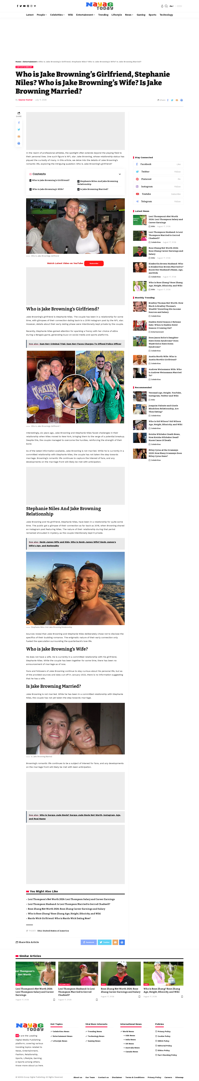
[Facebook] (17, 6)
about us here (35, 1065)
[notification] (162, 6)
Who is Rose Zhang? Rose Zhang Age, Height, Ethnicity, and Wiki (64, 913)
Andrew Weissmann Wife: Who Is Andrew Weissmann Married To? (165, 372)
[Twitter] (20, 6)
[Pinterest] (28, 6)
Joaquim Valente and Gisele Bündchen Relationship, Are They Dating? (164, 408)
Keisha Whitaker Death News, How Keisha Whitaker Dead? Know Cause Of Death (164, 437)
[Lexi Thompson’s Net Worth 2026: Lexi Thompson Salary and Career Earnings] (140, 220)
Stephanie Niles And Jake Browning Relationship (97, 183)
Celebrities (156, 242)
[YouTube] (24, 6)
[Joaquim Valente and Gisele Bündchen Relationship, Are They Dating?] (140, 409)
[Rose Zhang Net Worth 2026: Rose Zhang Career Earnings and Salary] (140, 252)
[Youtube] (158, 194)
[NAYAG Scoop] (99, 6)
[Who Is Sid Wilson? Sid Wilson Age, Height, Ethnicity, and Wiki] (140, 425)
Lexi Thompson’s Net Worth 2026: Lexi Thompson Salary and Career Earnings (71, 899)
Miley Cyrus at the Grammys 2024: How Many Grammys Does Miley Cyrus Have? (165, 453)
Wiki (153, 226)
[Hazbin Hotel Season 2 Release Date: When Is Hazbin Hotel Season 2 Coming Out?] (140, 325)
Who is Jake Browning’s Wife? (48, 189)
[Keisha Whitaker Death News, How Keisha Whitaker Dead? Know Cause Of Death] (140, 438)
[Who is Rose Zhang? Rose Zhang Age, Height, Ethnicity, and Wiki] (140, 286)
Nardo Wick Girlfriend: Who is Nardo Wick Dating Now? (59, 918)
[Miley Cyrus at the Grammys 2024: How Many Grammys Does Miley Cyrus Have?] (140, 454)
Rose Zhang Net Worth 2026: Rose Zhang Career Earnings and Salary (66, 909)
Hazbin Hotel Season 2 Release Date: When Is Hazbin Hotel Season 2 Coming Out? (165, 325)
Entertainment (30, 62)
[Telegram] (34, 6)
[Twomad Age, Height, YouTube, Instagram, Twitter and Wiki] (140, 396)
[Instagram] (31, 6)
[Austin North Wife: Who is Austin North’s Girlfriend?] (140, 360)
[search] (166, 6)
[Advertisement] (99, 38)
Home (18, 62)
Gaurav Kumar (25, 100)
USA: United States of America (53, 931)
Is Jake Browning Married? (94, 189)
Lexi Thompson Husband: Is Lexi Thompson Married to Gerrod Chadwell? (69, 904)
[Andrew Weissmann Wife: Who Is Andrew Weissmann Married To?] (140, 373)
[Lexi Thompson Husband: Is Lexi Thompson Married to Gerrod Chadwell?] (140, 236)
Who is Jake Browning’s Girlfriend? (51, 180)
